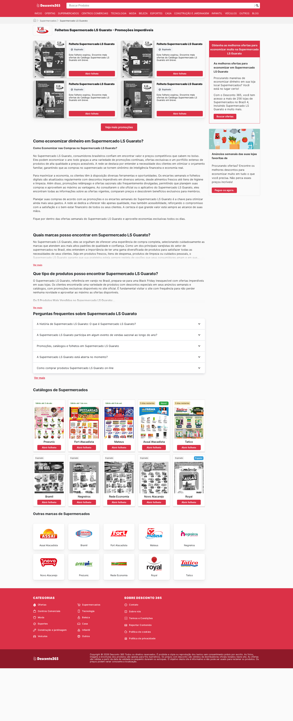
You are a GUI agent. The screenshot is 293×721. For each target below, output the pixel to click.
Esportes (156, 13)
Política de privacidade (142, 638)
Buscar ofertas (225, 116)
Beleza (143, 13)
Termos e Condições (141, 618)
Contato (133, 604)
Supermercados (68, 13)
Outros (244, 13)
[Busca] (257, 5)
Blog (255, 13)
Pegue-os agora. (224, 190)
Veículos (231, 13)
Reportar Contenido (140, 625)
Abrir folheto (92, 73)
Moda (132, 13)
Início (38, 13)
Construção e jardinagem (191, 13)
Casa (168, 13)
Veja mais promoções (119, 127)
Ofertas (50, 13)
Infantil (217, 13)
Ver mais (37, 265)
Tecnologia (118, 13)
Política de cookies (140, 631)
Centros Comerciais (95, 13)
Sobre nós (135, 611)
